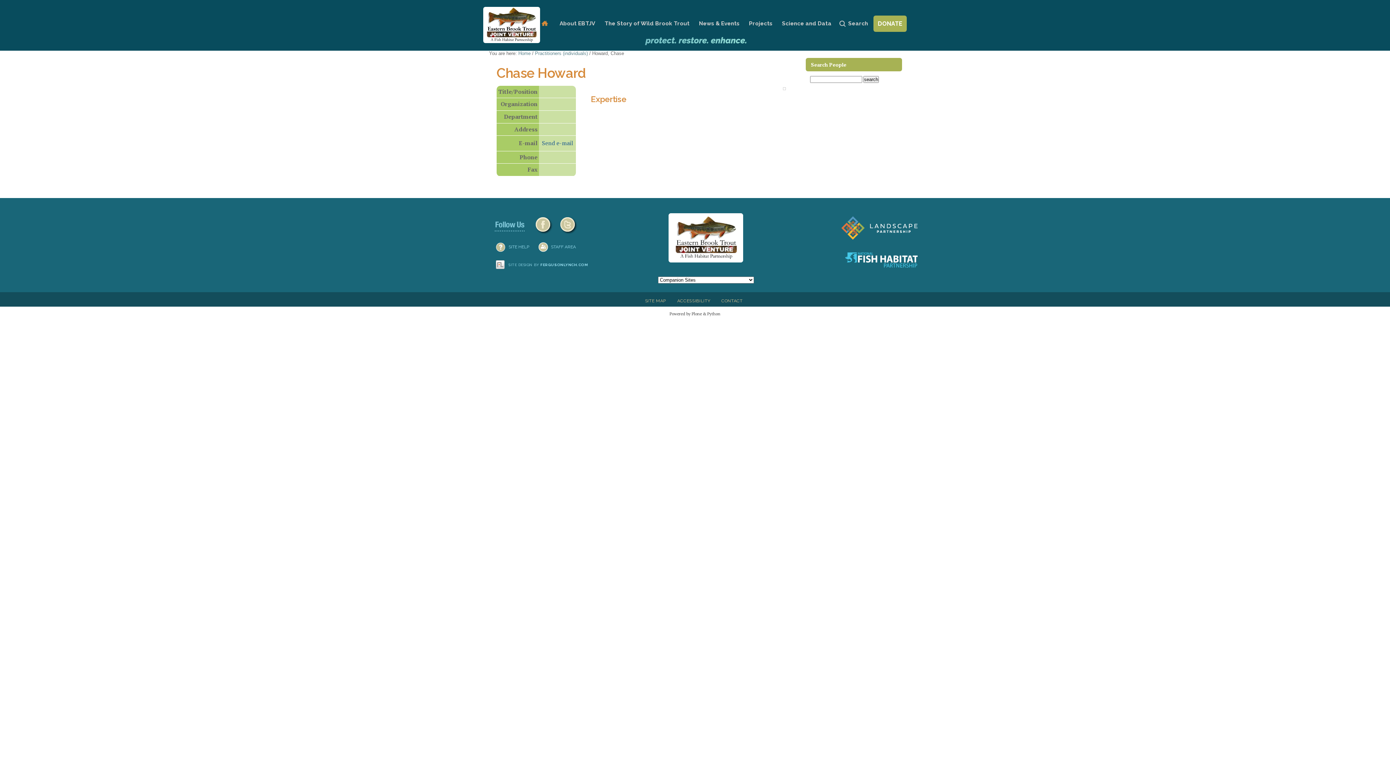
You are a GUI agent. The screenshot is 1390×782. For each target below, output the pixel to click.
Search (858, 23)
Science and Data (806, 23)
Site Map (655, 300)
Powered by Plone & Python (695, 313)
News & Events (719, 23)
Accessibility (694, 300)
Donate (890, 23)
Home (544, 24)
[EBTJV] (511, 25)
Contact (732, 300)
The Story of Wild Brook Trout (647, 23)
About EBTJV (577, 23)
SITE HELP (519, 246)
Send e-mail (557, 143)
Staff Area (563, 246)
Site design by (548, 265)
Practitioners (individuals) (561, 53)
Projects (760, 23)
